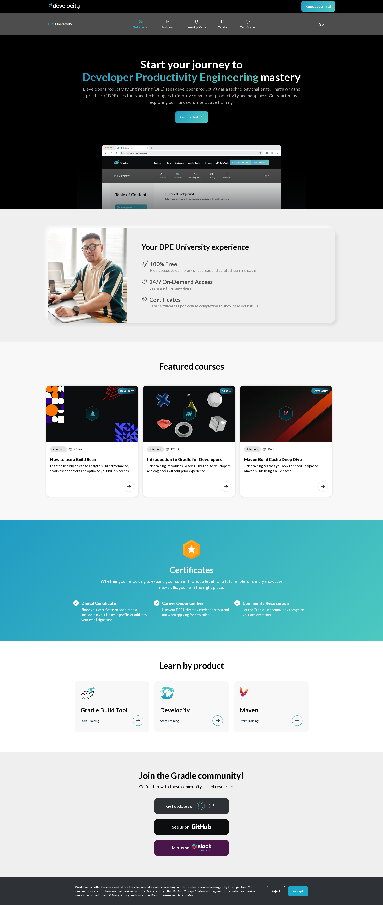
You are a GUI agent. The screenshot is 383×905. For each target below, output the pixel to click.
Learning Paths (197, 27)
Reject (275, 891)
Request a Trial (318, 6)
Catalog (223, 27)
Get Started (189, 117)
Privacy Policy (155, 891)
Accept (298, 891)
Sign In (324, 24)
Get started (141, 27)
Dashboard (168, 27)
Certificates (248, 27)
